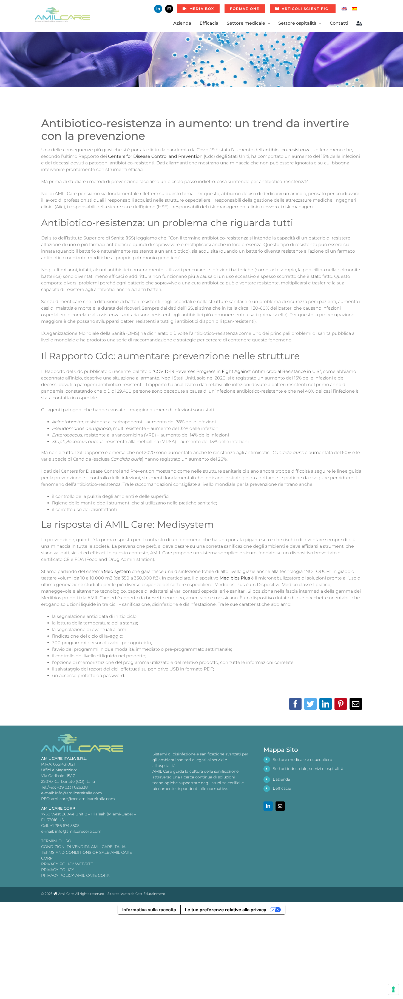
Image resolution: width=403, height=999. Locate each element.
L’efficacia (282, 788)
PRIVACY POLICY (57, 869)
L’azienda (281, 779)
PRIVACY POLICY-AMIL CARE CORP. (75, 875)
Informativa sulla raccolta (149, 909)
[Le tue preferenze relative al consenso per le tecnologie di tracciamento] (393, 989)
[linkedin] (158, 9)
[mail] (169, 9)
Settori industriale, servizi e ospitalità (308, 768)
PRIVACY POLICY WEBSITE (67, 863)
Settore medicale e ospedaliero (302, 759)
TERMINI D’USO (56, 840)
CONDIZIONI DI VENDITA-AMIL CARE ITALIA (83, 846)
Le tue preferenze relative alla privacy (225, 909)
